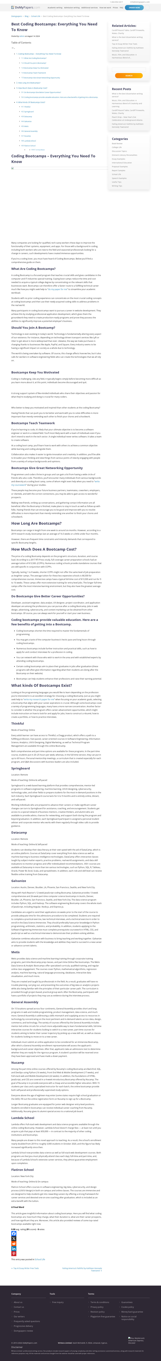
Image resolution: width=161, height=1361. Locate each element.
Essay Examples (118, 159)
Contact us (19, 1307)
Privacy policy (97, 1307)
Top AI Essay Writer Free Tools (25, 1268)
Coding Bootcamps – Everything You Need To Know (39, 54)
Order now (134, 7)
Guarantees (127, 1302)
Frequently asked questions (27, 1321)
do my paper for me (57, 289)
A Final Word (40, 150)
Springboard (29, 111)
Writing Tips (117, 186)
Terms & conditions (100, 1302)
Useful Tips (116, 182)
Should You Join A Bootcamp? (35, 63)
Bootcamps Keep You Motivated (36, 68)
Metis (26, 126)
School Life (40, 1259)
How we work (105, 7)
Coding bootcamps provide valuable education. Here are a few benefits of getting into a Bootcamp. (61, 97)
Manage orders (147, 7)
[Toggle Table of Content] (13, 48)
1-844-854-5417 (116, 2)
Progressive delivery (23, 1326)
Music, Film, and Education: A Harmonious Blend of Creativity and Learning (127, 103)
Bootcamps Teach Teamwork (35, 73)
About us (18, 1302)
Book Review (117, 143)
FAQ (121, 7)
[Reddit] (13, 1243)
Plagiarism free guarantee (103, 1316)
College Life (117, 147)
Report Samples (118, 170)
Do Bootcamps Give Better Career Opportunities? (42, 92)
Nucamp (27, 136)
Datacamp (28, 116)
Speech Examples (119, 178)
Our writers (19, 1316)
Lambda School (30, 141)
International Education (122, 162)
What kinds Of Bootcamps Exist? (31, 102)
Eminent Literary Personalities (124, 155)
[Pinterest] (13, 1253)
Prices (115, 7)
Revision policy (98, 1311)
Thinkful (27, 107)
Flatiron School (30, 146)
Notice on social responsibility (128, 1318)
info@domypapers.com (140, 2)
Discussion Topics (119, 151)
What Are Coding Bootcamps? (35, 58)
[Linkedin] (13, 1248)
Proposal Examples (120, 166)
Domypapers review (23, 1330)
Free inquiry (58, 1302)
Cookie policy (127, 1307)
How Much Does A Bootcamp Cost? (32, 88)
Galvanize (28, 121)
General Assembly (31, 131)
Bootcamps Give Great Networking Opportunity (42, 78)
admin (21, 36)
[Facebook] (13, 1233)
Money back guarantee (132, 1311)
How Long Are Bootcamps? (29, 83)
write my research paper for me (39, 699)
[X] (13, 1238)
